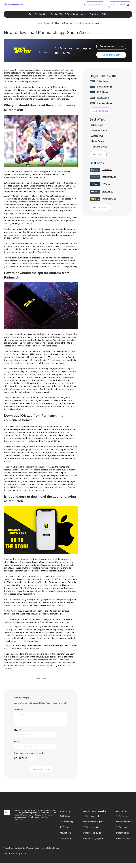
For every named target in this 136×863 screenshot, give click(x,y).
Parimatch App (109, 199)
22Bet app (65, 827)
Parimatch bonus (124, 838)
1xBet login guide (91, 816)
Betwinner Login (104, 87)
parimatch (48, 23)
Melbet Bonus (97, 141)
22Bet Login (103, 92)
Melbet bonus (122, 832)
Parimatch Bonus (99, 147)
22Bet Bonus (97, 136)
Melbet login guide (92, 832)
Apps (83, 14)
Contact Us (19, 848)
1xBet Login (102, 81)
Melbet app (65, 832)
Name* (17, 730)
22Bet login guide (91, 827)
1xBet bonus (122, 816)
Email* (17, 741)
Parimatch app (66, 838)
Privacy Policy (32, 848)
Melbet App (107, 191)
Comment (18, 709)
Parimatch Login (104, 103)
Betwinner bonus (124, 821)
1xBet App (107, 170)
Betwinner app (67, 821)
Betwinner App (109, 177)
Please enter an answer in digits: (29, 753)
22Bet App (107, 184)
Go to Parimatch (111, 54)
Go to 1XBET (95, 4)
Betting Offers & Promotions (64, 14)
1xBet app (65, 816)
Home (39, 23)
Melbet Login (103, 98)
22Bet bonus (122, 827)
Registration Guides (99, 14)
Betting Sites (41, 14)
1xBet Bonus (97, 125)
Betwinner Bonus (99, 130)
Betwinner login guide (93, 821)
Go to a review (108, 46)
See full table (100, 110)
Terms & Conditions (50, 848)
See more (98, 154)
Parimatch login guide (93, 838)
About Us (8, 848)
